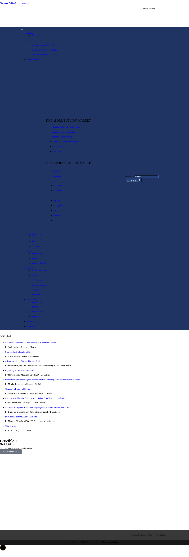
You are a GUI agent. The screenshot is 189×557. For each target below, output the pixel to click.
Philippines (57, 205)
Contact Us (30, 326)
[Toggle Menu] (22, 29)
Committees (36, 40)
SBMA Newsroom (39, 270)
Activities (30, 268)
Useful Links (57, 151)
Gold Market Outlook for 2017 (17, 352)
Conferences (36, 280)
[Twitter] (41, 535)
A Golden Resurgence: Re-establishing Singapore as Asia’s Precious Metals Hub (37, 407)
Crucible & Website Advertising (44, 50)
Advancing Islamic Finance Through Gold (22, 361)
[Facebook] (24, 535)
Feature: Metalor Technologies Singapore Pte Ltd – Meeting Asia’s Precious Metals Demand (42, 380)
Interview (35, 307)
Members (35, 258)
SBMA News (10, 426)
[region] (154, 18)
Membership (31, 251)
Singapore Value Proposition (63, 132)
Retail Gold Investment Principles (65, 142)
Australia (57, 190)
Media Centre (31, 299)
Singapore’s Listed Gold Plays (17, 389)
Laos (55, 181)
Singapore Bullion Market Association (15, 3)
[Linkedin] (32, 535)
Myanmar (57, 200)
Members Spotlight (39, 263)
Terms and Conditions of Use (142, 535)
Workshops (36, 295)
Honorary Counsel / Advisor (43, 45)
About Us (30, 33)
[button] (3, 548)
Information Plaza (33, 234)
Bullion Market (32, 60)
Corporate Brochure (39, 55)
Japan (55, 220)
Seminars (35, 290)
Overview (35, 35)
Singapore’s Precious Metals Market (66, 127)
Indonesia (57, 176)
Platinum (35, 246)
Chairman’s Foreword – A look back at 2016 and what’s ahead (30, 343)
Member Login (32, 321)
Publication (36, 316)
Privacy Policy (161, 535)
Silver (33, 241)
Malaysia (57, 186)
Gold (33, 236)
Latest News (36, 302)
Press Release (37, 312)
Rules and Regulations (61, 146)
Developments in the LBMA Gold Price (21, 417)
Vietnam (56, 215)
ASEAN (56, 171)
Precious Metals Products (62, 137)
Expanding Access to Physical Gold (19, 370)
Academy (35, 275)
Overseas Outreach (39, 285)
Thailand (57, 210)
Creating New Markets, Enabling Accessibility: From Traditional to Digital (35, 398)
